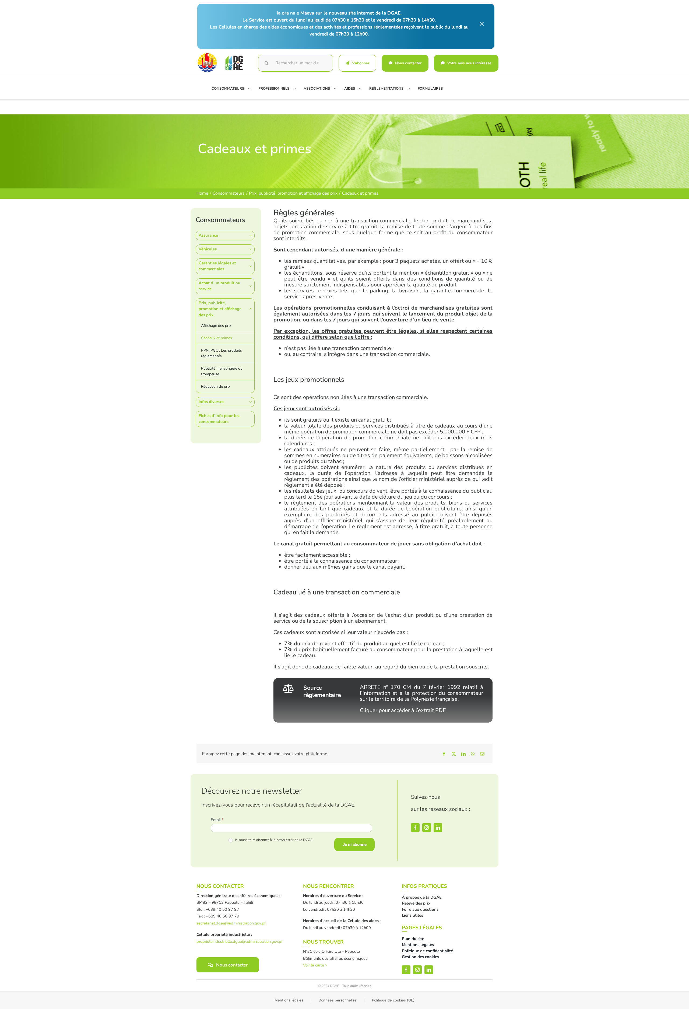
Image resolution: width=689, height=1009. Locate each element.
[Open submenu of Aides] (362, 89)
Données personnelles (338, 1000)
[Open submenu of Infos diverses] (252, 402)
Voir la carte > (315, 965)
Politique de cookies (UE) (393, 1000)
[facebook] (415, 827)
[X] (454, 753)
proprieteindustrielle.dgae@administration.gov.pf (239, 941)
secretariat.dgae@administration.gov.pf (231, 923)
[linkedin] (438, 827)
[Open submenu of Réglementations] (410, 89)
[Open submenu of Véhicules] (252, 249)
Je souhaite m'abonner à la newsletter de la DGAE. (274, 840)
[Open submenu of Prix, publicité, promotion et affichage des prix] (252, 309)
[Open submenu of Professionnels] (296, 89)
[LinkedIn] (463, 753)
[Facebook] (444, 753)
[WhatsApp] (472, 753)
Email (217, 819)
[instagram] (426, 827)
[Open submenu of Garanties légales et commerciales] (252, 266)
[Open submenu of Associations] (337, 89)
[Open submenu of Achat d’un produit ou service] (252, 286)
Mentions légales (289, 1000)
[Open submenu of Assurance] (252, 235)
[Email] (482, 753)
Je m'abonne (355, 844)
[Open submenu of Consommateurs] (251, 89)
